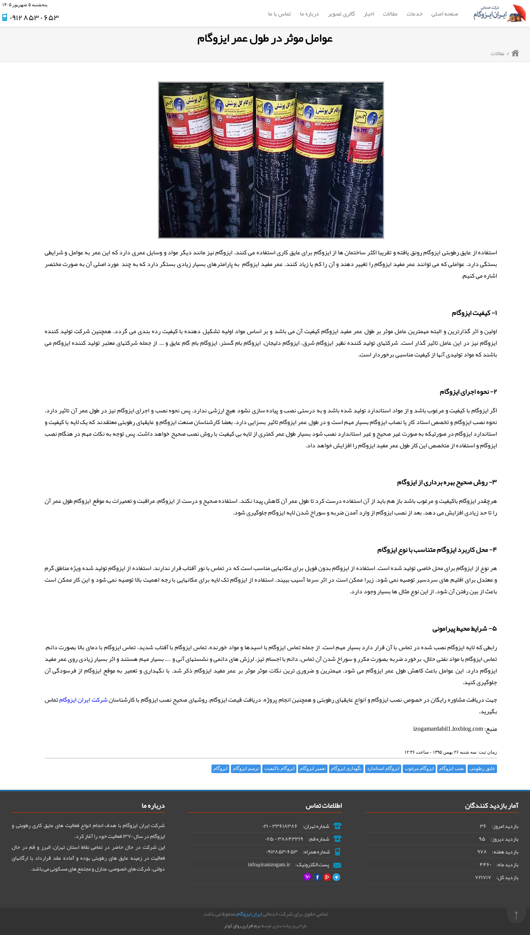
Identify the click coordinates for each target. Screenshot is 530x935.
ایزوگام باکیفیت (279, 768)
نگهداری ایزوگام (346, 768)
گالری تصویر (341, 13)
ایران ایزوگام (249, 913)
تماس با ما (279, 13)
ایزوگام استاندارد (383, 768)
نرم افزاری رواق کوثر (242, 925)
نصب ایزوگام (451, 768)
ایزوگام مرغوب (419, 768)
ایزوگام (220, 768)
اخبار (369, 13)
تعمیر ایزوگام (313, 768)
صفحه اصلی (444, 13)
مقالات (390, 13)
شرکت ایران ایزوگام (83, 699)
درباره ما (309, 13)
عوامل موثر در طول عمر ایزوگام (265, 37)
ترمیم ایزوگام (246, 768)
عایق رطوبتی (482, 768)
